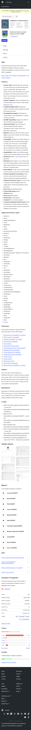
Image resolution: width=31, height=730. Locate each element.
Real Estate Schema (9, 361)
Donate (19, 688)
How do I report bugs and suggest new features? (8, 562)
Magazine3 (15, 36)
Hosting (3, 676)
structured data (25, 619)
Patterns (18, 679)
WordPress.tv (5, 691)
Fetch (17, 156)
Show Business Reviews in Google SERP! (15, 348)
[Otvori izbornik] (28, 2)
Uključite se (19, 683)
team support (5, 377)
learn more (9, 104)
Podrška (5, 57)
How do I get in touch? (7, 572)
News (2, 674)
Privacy (3, 679)
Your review (4, 648)
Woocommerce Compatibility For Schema (15, 335)
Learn (2, 683)
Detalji (4, 46)
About (3, 671)
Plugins (18, 676)
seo (20, 619)
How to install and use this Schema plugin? (12, 557)
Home (3, 75)
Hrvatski (7, 710)
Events (18, 686)
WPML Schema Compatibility (11, 337)
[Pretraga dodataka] (16, 16)
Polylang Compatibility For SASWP (13, 339)
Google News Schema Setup (11, 346)
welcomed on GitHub (12, 393)
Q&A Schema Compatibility (11, 363)
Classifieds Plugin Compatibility (12, 350)
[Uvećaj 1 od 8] (13, 448)
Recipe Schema (8, 356)
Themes (18, 674)
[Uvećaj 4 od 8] (13, 473)
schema (27, 616)
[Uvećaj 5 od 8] (27, 448)
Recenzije (5, 49)
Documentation (22, 75)
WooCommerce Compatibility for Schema (14, 365)
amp (17, 616)
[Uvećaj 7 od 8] (27, 469)
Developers (4, 688)
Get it (20, 161)
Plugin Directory (5, 6)
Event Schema (7, 343)
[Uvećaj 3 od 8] (13, 465)
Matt (3, 698)
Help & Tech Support (11, 75)
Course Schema (8, 359)
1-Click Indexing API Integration (12, 352)
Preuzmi (4, 40)
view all (24, 91)
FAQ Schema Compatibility (11, 341)
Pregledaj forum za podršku (8, 662)
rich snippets (21, 616)
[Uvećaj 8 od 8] (27, 476)
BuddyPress (5, 703)
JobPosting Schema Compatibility (13, 354)
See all (28, 648)
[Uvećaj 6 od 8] (27, 458)
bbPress (4, 701)
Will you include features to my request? (11, 567)
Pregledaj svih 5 (26, 613)
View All (6, 322)
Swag (18, 691)
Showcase (19, 671)
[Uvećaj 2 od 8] (13, 457)
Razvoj (5, 53)
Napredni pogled (5, 623)
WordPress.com (6, 696)
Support (3, 686)
